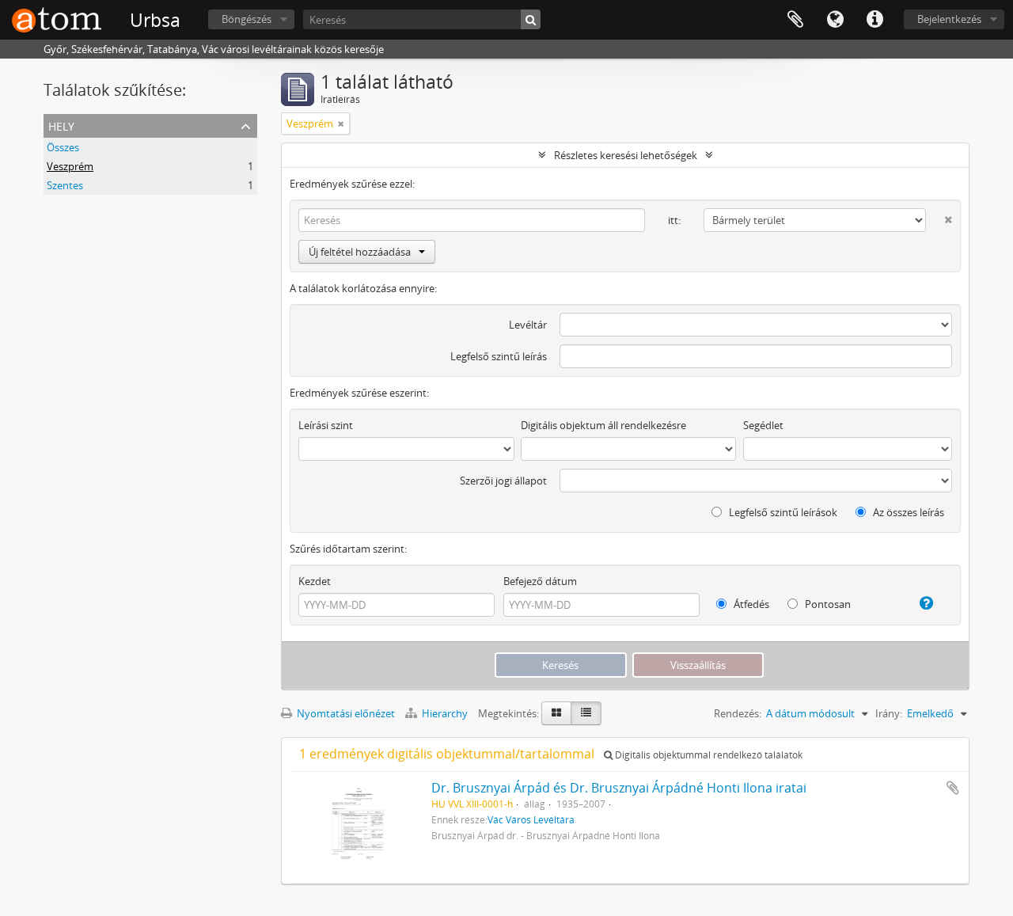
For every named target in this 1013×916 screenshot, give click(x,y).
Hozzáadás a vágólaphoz (953, 788)
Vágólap (795, 20)
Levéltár (528, 324)
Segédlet (763, 425)
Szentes (65, 185)
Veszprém (70, 166)
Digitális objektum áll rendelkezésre (603, 425)
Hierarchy (444, 713)
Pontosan (826, 604)
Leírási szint (325, 425)
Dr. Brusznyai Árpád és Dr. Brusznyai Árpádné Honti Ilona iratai (618, 787)
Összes (63, 147)
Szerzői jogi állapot (503, 480)
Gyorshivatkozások (874, 20)
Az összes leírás (907, 512)
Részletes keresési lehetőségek (625, 155)
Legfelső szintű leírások (782, 512)
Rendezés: (737, 713)
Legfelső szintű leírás (498, 356)
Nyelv (835, 20)
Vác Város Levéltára (531, 819)
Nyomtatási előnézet (344, 713)
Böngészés (246, 19)
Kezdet (314, 581)
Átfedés (750, 604)
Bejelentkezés (949, 19)
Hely (61, 124)
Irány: (888, 713)
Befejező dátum (540, 581)
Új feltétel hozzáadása (360, 252)
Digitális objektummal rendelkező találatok (707, 755)
